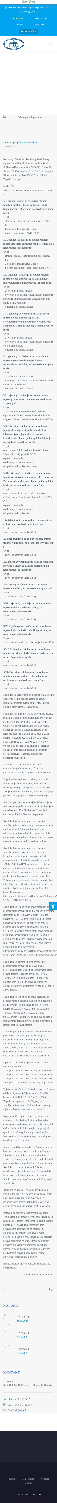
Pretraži (50, 1289)
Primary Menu (51, 44)
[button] (53, 906)
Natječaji (45, 1479)
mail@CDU (18, 18)
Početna (11, 1479)
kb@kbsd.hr (21, 1410)
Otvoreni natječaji (28, 142)
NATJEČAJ (23, 1317)
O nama (28, 1483)
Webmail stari (40, 18)
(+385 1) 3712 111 (30, 12)
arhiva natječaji (10, 142)
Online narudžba (28, 31)
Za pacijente (28, 1479)
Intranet (19, 24)
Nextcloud (39, 24)
